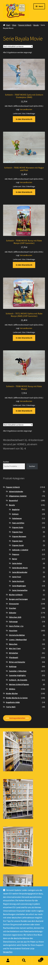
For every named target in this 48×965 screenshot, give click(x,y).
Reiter (14, 559)
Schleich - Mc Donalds (18, 680)
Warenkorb (37, 958)
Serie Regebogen (19, 586)
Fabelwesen (17, 518)
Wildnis (12, 689)
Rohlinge (12, 666)
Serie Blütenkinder (19, 572)
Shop (14, 25)
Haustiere (13, 630)
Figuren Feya (17, 532)
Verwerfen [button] (7, 952)
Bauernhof (13, 500)
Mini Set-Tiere (15, 648)
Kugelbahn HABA (13, 702)
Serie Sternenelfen (19, 590)
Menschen (13, 644)
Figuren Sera (17, 541)
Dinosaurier (14, 603)
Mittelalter (13, 653)
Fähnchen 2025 (15, 617)
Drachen (12, 608)
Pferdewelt (13, 657)
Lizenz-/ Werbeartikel (18, 639)
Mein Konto (8, 960)
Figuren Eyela (17, 527)
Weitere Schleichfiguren (19, 684)
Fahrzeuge (13, 621)
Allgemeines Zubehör (18, 496)
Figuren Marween (19, 536)
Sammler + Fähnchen (17, 671)
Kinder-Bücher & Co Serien (17, 698)
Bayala (36, 25)
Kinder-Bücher (12, 693)
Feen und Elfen (18, 523)
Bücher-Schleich (16, 594)
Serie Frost (16, 577)
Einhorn (15, 514)
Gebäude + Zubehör (20, 550)
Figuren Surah (18, 545)
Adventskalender (16, 491)
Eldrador (12, 612)
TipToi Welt (10, 707)
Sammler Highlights (17, 675)
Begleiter (16, 509)
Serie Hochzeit (18, 581)
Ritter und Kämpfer (17, 662)
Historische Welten (17, 635)
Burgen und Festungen (18, 599)
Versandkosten (26, 109)
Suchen (6, 462)
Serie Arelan (17, 563)
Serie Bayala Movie (20, 568)
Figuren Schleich (24, 25)
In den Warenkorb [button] (24, 119)
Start (8, 25)
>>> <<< (17, 718)
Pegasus (15, 554)
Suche (24, 960)
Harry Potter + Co (16, 626)
